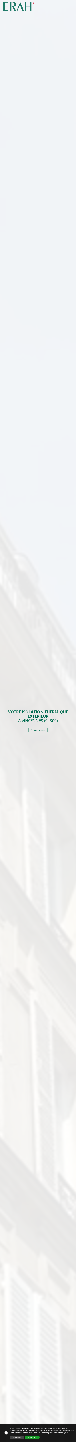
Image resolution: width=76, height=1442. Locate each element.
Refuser (18, 1437)
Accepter (33, 1437)
